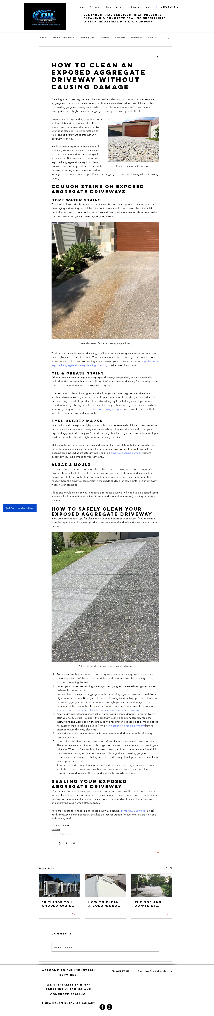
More (150, 37)
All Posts (43, 37)
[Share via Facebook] (53, 843)
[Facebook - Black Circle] (102, 1007)
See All (169, 868)
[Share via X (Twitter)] (60, 843)
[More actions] (157, 57)
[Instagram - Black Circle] (109, 1007)
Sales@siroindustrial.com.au (158, 971)
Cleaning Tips (87, 37)
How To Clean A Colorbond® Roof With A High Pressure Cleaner (104, 904)
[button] (168, 37)
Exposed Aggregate (61, 833)
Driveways (120, 37)
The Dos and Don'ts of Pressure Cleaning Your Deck (151, 904)
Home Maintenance (63, 37)
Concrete (104, 37)
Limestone (136, 37)
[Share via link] (74, 843)
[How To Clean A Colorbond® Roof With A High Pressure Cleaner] (105, 885)
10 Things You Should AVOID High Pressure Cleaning (58, 904)
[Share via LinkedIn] (67, 843)
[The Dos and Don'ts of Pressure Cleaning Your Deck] (151, 885)
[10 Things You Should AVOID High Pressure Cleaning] (59, 885)
